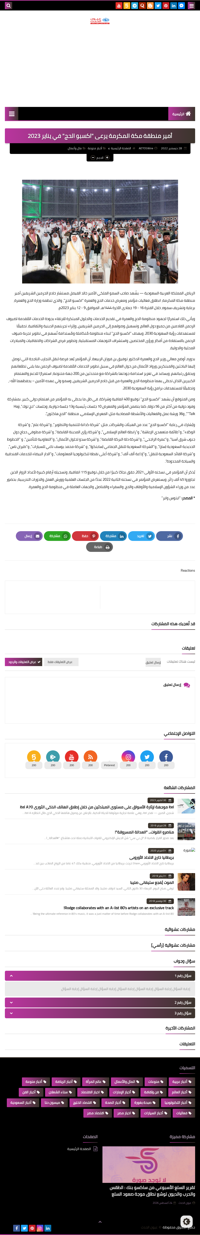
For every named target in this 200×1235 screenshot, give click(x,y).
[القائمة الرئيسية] (11, 113)
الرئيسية (178, 114)
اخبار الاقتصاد (90, 1092)
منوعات (153, 1081)
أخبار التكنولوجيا (176, 1102)
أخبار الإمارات (122, 1092)
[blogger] (150, 5)
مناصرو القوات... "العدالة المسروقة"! (144, 832)
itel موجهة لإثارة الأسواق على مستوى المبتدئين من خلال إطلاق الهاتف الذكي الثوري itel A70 (97, 807)
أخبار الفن (29, 1092)
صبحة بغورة (142, 1102)
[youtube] (119, 5)
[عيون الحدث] (100, 21)
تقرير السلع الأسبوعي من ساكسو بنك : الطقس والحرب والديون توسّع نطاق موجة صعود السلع (152, 1190)
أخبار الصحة (113, 1102)
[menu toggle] (191, 5)
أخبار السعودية (20, 1102)
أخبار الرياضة (64, 1081)
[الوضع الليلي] (186, 1222)
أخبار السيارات (153, 1113)
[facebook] (16, 1228)
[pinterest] (165, 5)
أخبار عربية (179, 1081)
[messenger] (181, 5)
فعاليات (181, 1113)
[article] (55, 597)
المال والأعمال (125, 1081)
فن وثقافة (151, 1092)
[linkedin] (173, 5)
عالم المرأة (93, 1081)
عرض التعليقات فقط (60, 662)
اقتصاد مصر (95, 1113)
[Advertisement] (100, 65)
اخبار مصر (124, 1113)
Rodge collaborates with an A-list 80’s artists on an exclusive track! (119, 907)
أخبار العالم (179, 1092)
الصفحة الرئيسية (121, 148)
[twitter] (158, 5)
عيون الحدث (185, 1202)
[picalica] (8, 1228)
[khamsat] (126, 5)
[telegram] (134, 5)
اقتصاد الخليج (82, 1102)
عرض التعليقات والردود (22, 662)
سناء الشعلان (58, 1092)
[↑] (100, 1222)
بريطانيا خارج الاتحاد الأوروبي (152, 857)
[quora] (142, 5)
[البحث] (8, 5)
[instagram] (40, 1228)
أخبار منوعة (95, 148)
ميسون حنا (52, 1102)
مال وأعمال (75, 148)
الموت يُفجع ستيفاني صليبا (152, 882)
